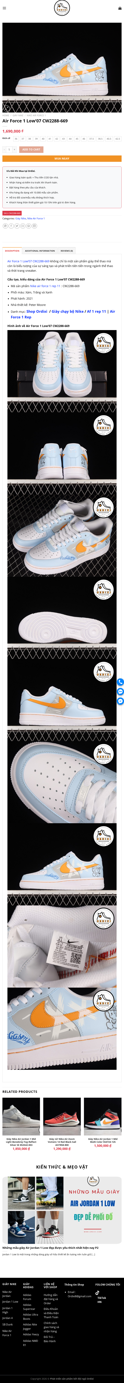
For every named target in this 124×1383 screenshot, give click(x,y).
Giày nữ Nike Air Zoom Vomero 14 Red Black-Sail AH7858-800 (62, 1142)
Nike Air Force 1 (36, 115)
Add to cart (31, 149)
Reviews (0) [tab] (67, 250)
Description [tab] (12, 250)
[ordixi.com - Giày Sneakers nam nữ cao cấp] (62, 8)
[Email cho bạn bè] (23, 226)
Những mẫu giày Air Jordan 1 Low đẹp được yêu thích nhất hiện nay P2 (50, 1248)
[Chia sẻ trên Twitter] (17, 226)
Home (5, 115)
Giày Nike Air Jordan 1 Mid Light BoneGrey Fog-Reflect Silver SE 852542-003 (21, 1142)
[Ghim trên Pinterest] (28, 226)
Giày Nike (18, 115)
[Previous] (2, 1128)
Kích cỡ (6, 138)
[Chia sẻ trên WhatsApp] (5, 226)
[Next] (121, 1128)
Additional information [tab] (40, 250)
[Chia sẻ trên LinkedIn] (34, 226)
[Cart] (120, 8)
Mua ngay (62, 158)
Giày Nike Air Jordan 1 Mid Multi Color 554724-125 (103, 1141)
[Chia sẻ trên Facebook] (11, 226)
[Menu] (4, 8)
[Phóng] (7, 108)
